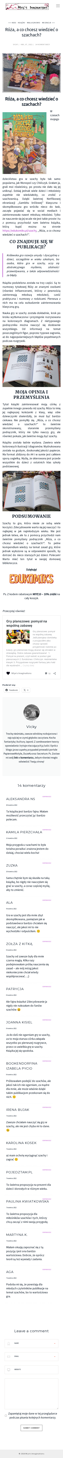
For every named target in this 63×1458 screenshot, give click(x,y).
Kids (14, 23)
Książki (21, 23)
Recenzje (46, 23)
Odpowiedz (46, 797)
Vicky (15, 44)
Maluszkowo (33, 23)
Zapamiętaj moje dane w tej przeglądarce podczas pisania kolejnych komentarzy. (32, 1415)
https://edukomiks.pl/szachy (19, 230)
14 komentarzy (42, 44)
